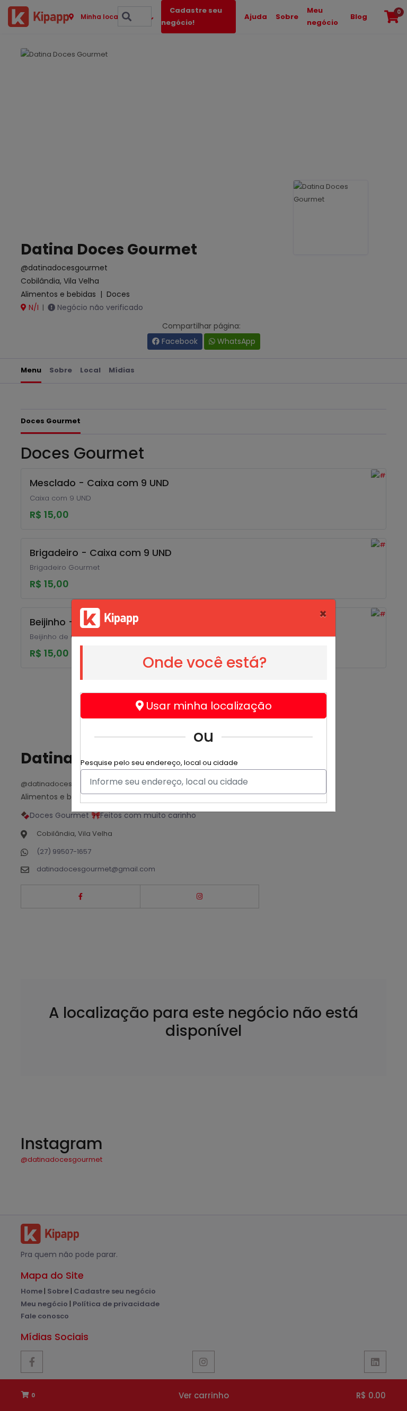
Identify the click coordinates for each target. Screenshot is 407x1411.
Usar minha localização (208, 705)
